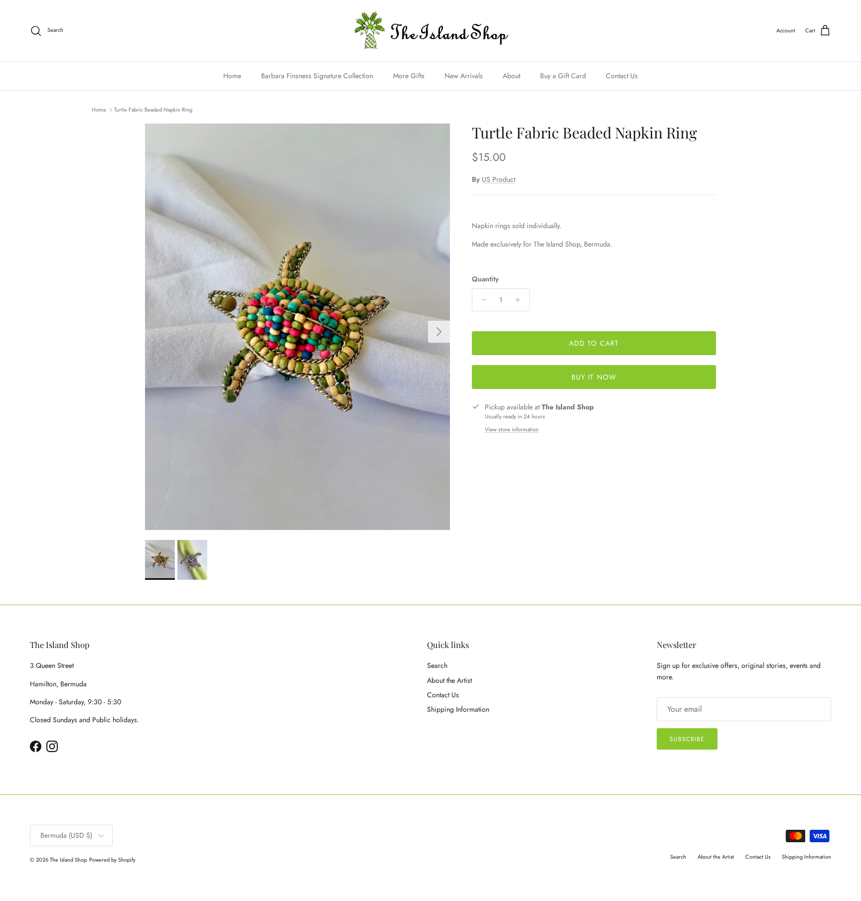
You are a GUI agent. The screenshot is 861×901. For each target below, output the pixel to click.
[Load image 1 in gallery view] (297, 327)
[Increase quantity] (520, 300)
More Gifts (409, 76)
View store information (512, 429)
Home (232, 76)
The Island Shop (68, 860)
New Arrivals (463, 76)
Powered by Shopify (112, 860)
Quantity (485, 279)
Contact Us (622, 76)
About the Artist (449, 680)
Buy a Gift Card (563, 76)
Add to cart (594, 343)
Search (437, 665)
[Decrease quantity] (481, 300)
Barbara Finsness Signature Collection (317, 76)
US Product (498, 179)
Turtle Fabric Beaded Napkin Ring (153, 110)
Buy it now (594, 377)
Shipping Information (458, 709)
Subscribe (687, 739)
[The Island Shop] (431, 30)
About (511, 76)
